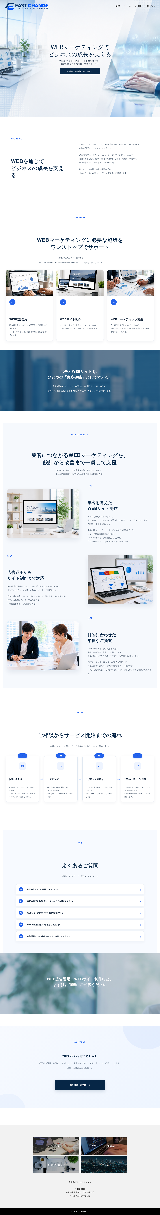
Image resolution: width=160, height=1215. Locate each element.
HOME (117, 6)
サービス (127, 6)
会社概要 (138, 6)
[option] (80, 58)
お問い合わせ (151, 6)
